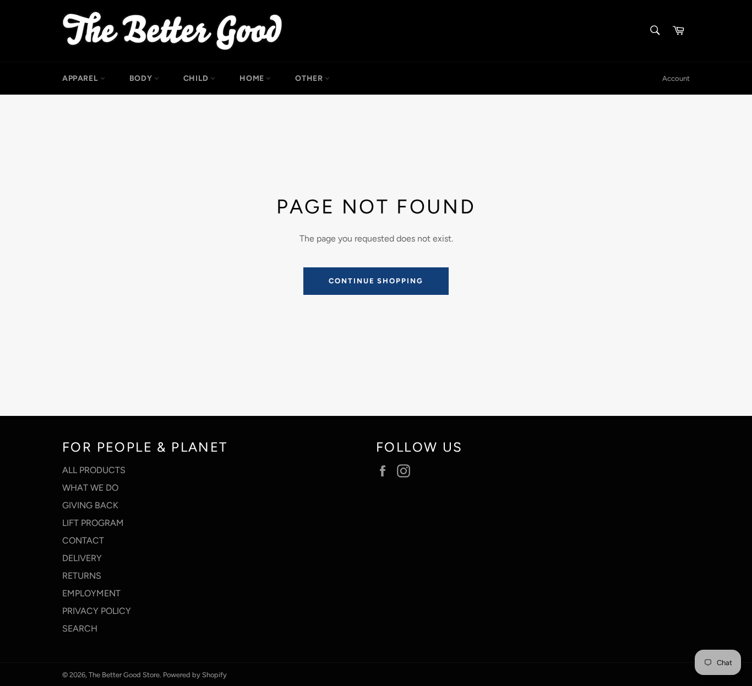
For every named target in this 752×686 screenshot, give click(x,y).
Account (676, 78)
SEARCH (79, 628)
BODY (141, 78)
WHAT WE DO (90, 487)
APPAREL (81, 78)
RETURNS (81, 575)
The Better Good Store (124, 675)
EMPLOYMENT (91, 593)
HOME (252, 78)
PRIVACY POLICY (96, 611)
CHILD (197, 78)
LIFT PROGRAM (93, 523)
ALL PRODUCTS (94, 470)
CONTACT (83, 540)
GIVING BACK (90, 505)
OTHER (310, 78)
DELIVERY (82, 558)
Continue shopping (376, 281)
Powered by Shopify (195, 675)
